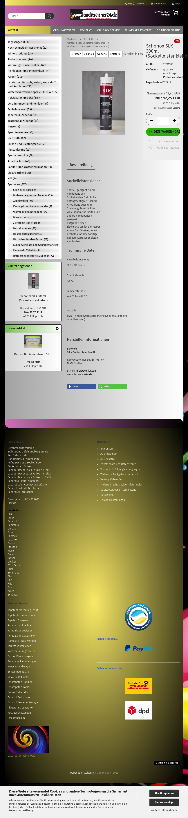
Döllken (12, 561)
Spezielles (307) (17, 184)
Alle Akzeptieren (164, 793)
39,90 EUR (33, 362)
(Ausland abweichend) (173, 77)
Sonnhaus (13, 572)
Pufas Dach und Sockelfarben (25, 462)
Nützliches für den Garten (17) (30, 239)
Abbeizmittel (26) (23, 200)
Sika (10, 514)
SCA (10, 580)
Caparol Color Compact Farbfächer (28, 484)
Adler (11, 591)
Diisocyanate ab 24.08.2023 (23, 499)
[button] (151, 121)
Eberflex (12, 536)
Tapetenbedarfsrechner (21, 615)
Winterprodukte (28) (20, 53)
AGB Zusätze (107, 459)
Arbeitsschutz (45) (19, 161)
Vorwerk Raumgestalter (21, 651)
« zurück (89, 54)
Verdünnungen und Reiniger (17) (28, 103)
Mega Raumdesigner (19, 666)
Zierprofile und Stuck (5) (27, 222)
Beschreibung (81, 164)
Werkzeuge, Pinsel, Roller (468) (27, 65)
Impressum (106, 448)
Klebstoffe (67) (17, 138)
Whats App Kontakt (138, 30)
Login (177, 3)
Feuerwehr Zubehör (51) (27, 250)
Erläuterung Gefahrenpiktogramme (28, 451)
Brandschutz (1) (22, 217)
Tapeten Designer (18, 620)
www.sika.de (85, 374)
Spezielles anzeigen (24, 189)
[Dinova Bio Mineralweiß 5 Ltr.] (33, 341)
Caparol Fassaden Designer (23, 702)
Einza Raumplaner (18, 676)
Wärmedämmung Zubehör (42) (30, 211)
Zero (10, 532)
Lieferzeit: (152, 69)
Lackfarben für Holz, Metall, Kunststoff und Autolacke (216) (31, 84)
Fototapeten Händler (20, 682)
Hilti (10, 583)
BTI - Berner (14, 565)
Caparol (12, 521)
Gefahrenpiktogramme (21, 448)
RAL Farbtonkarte (18, 455)
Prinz (10, 569)
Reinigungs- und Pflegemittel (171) (29, 70)
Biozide (12, 503)
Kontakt (86, 30)
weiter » (102, 54)
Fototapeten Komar (19, 687)
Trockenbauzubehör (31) (23, 121)
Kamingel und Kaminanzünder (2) (32, 206)
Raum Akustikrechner (20, 625)
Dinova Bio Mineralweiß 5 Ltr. (33, 354)
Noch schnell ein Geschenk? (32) (27, 47)
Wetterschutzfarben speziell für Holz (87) (33, 92)
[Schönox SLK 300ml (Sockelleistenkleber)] (103, 102)
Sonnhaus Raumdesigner (22, 661)
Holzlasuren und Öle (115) (24, 97)
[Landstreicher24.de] (94, 15)
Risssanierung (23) (19, 149)
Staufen (12, 547)
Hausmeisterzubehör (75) (28, 233)
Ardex (11, 517)
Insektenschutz (16, 718)
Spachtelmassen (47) (20, 132)
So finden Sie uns (168, 30)
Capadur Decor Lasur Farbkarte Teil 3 (29, 477)
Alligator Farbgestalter (21, 707)
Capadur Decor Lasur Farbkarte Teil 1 (29, 470)
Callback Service (108, 30)
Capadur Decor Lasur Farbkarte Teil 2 (29, 473)
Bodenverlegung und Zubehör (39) (33, 195)
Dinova (12, 528)
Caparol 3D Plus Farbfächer (23, 481)
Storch (11, 576)
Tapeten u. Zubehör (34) (22, 115)
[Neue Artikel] (57, 328)
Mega (11, 550)
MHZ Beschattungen (19, 712)
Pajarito (12, 539)
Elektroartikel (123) (19, 172)
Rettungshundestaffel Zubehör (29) (33, 256)
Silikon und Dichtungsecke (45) (27, 144)
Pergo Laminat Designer (22, 635)
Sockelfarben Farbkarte (21, 466)
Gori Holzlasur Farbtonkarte (24, 459)
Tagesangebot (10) (19, 42)
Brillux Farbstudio (18, 692)
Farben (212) (15, 76)
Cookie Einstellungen (112, 500)
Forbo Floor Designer (20, 630)
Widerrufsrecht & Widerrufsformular (121, 484)
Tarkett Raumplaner (19, 646)
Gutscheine (107, 494)
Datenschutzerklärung (21, 810)
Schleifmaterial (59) (20, 109)
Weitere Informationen (164, 810)
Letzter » (115, 54)
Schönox (12, 594)
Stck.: (149, 113)
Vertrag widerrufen (167, 763)
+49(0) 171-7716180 (136, 3)
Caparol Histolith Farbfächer (24, 488)
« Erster (76, 54)
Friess (11, 543)
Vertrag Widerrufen (111, 479)
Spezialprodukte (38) (20, 155)
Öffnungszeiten (64, 30)
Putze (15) (14, 126)
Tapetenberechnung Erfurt (23, 610)
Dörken (12, 554)
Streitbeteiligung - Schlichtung (118, 489)
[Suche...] (49, 16)
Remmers (13, 525)
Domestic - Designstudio (22, 640)
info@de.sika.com (86, 370)
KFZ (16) (12, 178)
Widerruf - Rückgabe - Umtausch (119, 474)
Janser (11, 558)
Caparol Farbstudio (19, 697)
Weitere (13, 30)
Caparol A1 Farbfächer (20, 492)
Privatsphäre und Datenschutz (118, 464)
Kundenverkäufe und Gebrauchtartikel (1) (36, 245)
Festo (11, 587)
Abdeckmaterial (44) (20, 59)
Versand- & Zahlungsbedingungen (120, 469)
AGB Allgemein (108, 453)
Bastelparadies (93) (24, 228)
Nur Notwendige (164, 802)
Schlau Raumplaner (19, 671)
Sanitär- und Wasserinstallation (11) (30, 167)
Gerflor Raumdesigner (20, 656)
